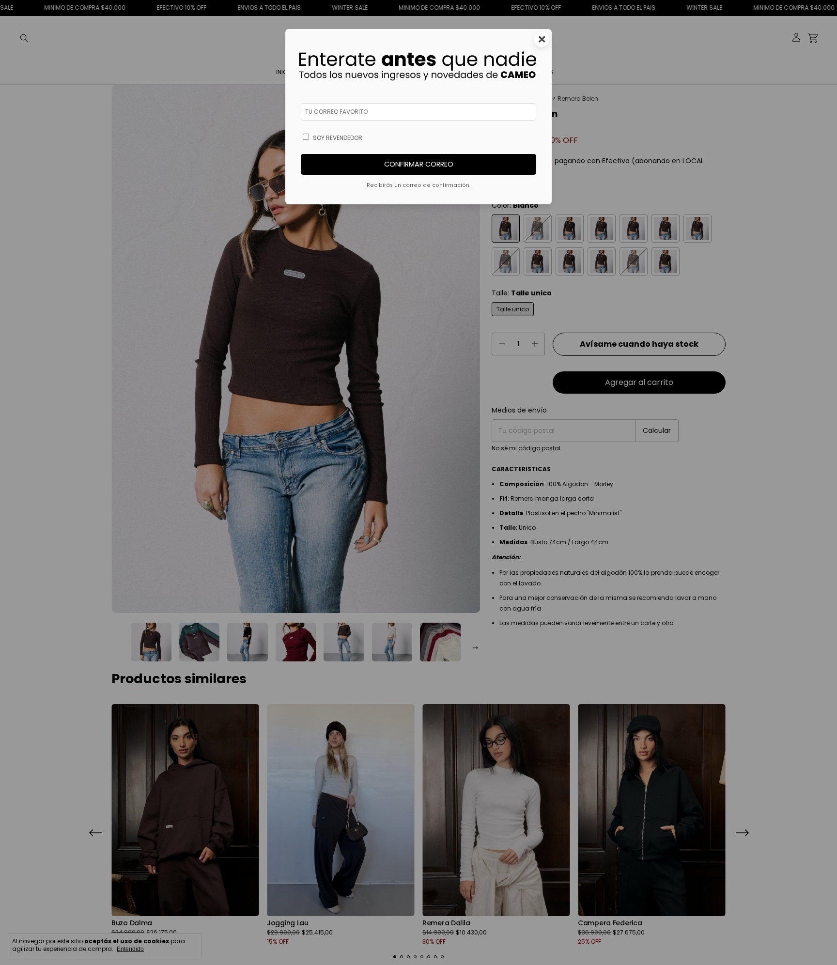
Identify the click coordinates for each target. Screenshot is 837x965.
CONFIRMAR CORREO (418, 164)
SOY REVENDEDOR (337, 138)
